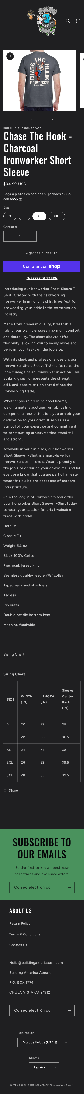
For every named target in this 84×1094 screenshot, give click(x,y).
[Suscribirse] (69, 887)
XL (39, 216)
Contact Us (18, 945)
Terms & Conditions (24, 934)
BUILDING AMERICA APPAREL (34, 1085)
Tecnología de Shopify (62, 1085)
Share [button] (13, 791)
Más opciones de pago (42, 277)
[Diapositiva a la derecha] (52, 119)
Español (40, 1067)
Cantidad (10, 226)
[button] (6, 21)
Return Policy (20, 924)
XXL (57, 216)
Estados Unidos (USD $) (39, 1042)
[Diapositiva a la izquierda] (32, 119)
